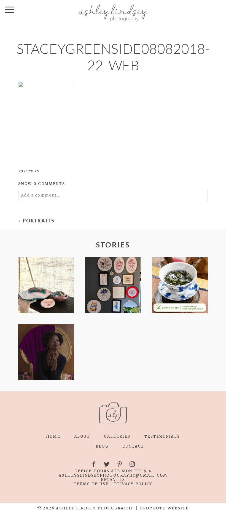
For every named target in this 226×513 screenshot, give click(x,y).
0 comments (41, 183)
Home (53, 436)
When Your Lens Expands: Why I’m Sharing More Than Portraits (179, 286)
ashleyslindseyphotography (97, 475)
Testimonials (162, 436)
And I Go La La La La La (46, 352)
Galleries (117, 436)
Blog (102, 446)
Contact (133, 446)
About (82, 436)
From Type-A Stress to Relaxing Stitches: (45, 286)
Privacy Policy (133, 484)
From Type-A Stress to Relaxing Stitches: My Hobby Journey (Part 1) (112, 286)
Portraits (39, 220)
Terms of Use (91, 484)
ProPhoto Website (164, 508)
